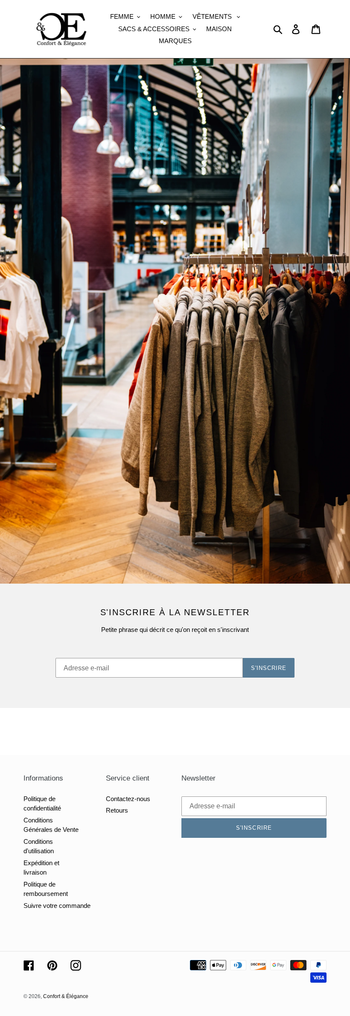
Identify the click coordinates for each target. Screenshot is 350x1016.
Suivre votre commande (56, 905)
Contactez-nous (128, 798)
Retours (117, 810)
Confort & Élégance (65, 996)
